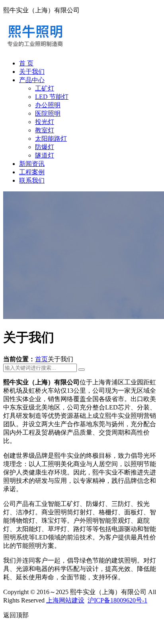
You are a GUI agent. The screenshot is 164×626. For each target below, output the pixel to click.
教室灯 (44, 130)
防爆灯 (44, 147)
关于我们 (32, 71)
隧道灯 (44, 155)
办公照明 (48, 105)
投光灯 (44, 121)
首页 (41, 359)
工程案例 (32, 172)
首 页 (26, 63)
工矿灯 (44, 88)
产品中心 (32, 80)
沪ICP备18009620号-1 (117, 600)
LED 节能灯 (51, 96)
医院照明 (48, 113)
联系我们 (32, 180)
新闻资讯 (32, 163)
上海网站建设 (65, 600)
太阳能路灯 (51, 138)
